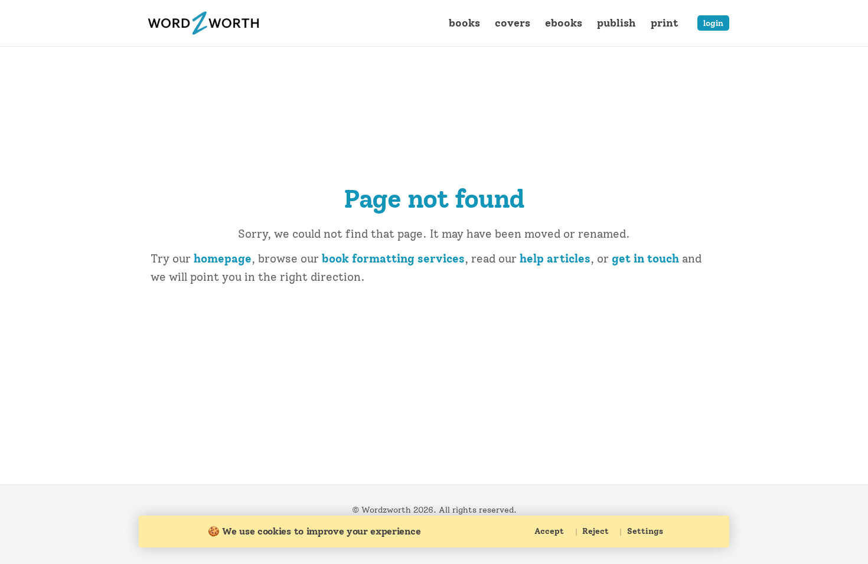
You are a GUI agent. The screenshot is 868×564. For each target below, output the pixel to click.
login (713, 23)
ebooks (563, 23)
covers (512, 23)
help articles (555, 258)
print (664, 23)
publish (616, 23)
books (464, 23)
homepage (223, 258)
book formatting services (393, 258)
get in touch (645, 258)
